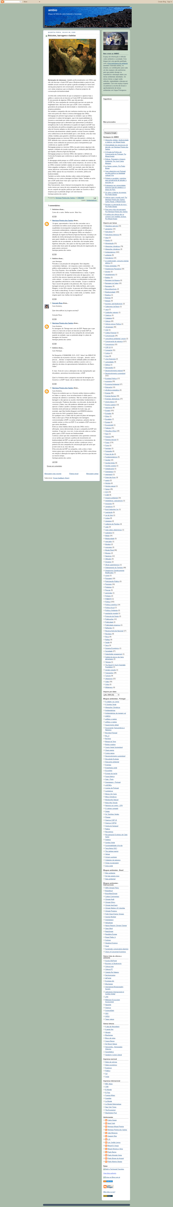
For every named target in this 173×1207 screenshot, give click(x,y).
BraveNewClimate (111, 893)
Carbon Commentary (112, 896)
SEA (106, 1013)
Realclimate (109, 931)
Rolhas (107, 639)
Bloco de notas (110, 1038)
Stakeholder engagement (113, 654)
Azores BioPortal (111, 961)
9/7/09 (54, 299)
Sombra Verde (110, 842)
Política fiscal (110, 608)
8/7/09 (54, 216)
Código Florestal (110, 333)
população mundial (111, 613)
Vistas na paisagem (112, 863)
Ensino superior (110, 405)
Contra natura (109, 753)
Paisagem (108, 578)
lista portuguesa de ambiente (118, 63)
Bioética (108, 295)
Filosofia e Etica (110, 431)
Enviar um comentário (54, 466)
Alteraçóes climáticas (112, 246)
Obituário (108, 559)
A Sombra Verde (110, 704)
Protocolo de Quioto (112, 616)
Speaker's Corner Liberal (113, 1055)
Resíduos (108, 634)
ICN (106, 492)
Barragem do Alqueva (112, 280)
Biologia (108, 298)
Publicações (109, 619)
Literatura (108, 521)
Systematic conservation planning (116, 949)
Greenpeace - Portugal (113, 782)
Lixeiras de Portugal (112, 788)
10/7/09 (54, 462)
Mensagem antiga (92, 474)
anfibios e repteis (111, 719)
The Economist (110, 1110)
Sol (106, 1074)
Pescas (107, 590)
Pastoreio (108, 584)
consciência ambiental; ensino (115, 339)
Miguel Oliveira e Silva (115, 1149)
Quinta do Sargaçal (111, 826)
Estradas (108, 413)
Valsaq (107, 854)
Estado (107, 410)
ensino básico (110, 402)
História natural (110, 486)
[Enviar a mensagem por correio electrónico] (94, 198)
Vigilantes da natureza (112, 860)
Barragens (108, 286)
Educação (108, 387)
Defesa (107, 365)
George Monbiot (110, 917)
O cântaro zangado (111, 808)
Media (107, 536)
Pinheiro (108, 596)
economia (108, 381)
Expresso (108, 1068)
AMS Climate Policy (112, 888)
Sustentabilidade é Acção (114, 845)
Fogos (107, 442)
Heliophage (109, 923)
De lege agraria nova (112, 876)
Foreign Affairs (110, 1095)
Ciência (107, 321)
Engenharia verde (111, 768)
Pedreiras (108, 587)
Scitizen (108, 940)
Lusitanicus (109, 791)
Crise (107, 356)
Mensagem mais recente (52, 474)
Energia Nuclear (110, 396)
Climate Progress (111, 911)
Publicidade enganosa (112, 625)
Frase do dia (109, 454)
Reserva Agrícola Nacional (114, 631)
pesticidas (108, 593)
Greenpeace (109, 472)
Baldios (107, 277)
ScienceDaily (109, 1010)
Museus (108, 553)
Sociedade (108, 651)
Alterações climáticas (112, 249)
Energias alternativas (112, 399)
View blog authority (109, 1173)
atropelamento (110, 274)
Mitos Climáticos (111, 797)
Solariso (108, 840)
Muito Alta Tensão (111, 803)
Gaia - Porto (109, 779)
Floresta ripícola (110, 440)
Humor (107, 489)
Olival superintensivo (112, 565)
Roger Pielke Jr (110, 937)
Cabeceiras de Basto (112, 306)
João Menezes (113, 1133)
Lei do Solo (109, 515)
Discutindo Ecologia (112, 759)
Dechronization (110, 975)
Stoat (107, 946)
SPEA (107, 1016)
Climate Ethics (110, 902)
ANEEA (108, 716)
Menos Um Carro (111, 794)
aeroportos (108, 229)
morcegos (108, 547)
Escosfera (108, 771)
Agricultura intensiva (112, 235)
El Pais (107, 1092)
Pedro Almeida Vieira (115, 1155)
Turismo (108, 676)
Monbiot (108, 544)
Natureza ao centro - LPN (114, 805)
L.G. (109, 1139)
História (107, 483)
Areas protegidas (111, 266)
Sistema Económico (112, 648)
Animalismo (109, 258)
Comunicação (110, 336)
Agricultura (109, 232)
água (107, 238)
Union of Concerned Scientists (115, 952)
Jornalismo (109, 506)
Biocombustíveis (111, 289)
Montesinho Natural (111, 800)
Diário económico (111, 1065)
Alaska (107, 240)
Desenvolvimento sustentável (115, 373)
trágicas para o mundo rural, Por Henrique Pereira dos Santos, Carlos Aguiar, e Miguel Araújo (116, 200)
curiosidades (109, 362)
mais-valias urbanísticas (113, 530)
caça (107, 309)
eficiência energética (112, 390)
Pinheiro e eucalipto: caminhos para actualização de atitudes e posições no (116, 180)
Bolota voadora (110, 744)
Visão (107, 1077)
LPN (106, 997)
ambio (52, 10)
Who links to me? (109, 1192)
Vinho (107, 684)
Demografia (109, 368)
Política (107, 602)
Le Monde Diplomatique (113, 1104)
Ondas (107, 811)
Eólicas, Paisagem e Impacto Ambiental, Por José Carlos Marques (115, 161)
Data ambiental (110, 879)
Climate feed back (111, 905)
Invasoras (108, 504)
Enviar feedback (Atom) (61, 478)
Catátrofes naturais (111, 312)
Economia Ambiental (112, 384)
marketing (108, 533)
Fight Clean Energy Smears (114, 914)
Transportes (109, 673)
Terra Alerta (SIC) (111, 848)
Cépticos (108, 315)
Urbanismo (109, 679)
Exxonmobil (109, 425)
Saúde (107, 642)
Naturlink (108, 1005)
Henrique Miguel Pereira (116, 1126)
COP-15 (108, 347)
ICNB (107, 495)
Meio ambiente (110, 873)
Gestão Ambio (110, 463)
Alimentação (109, 243)
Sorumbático (109, 1052)
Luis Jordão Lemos (114, 1142)
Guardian (108, 1098)
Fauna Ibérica (110, 776)
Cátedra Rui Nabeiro (112, 972)
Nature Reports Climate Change (116, 925)
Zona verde (109, 866)
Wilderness (109, 687)
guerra (107, 480)
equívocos (108, 407)
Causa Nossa (109, 1041)
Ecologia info (109, 981)
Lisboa (107, 518)
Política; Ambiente (111, 610)
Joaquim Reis (112, 1136)
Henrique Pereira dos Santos (62, 220)
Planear (107, 817)
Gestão (107, 460)
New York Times (110, 1107)
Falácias (108, 428)
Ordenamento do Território (114, 568)
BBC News (109, 1084)
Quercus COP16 (110, 823)
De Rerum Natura (111, 1044)
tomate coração (110, 670)
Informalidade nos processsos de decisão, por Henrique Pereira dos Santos (116, 147)
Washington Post (111, 1113)
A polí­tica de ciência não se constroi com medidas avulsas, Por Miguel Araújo (116, 217)
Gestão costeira (110, 466)
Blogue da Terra (110, 741)
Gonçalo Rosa (57, 303)
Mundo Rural (109, 550)
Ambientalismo (91, 200)
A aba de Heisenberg (112, 1026)
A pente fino (109, 1029)
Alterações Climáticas (112, 707)
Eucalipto (108, 419)
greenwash (109, 474)
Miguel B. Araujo (113, 1146)
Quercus (108, 1008)
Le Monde (108, 1101)
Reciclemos (109, 832)
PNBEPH (108, 599)
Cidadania (108, 318)
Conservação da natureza (114, 341)
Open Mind (109, 928)
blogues (108, 301)
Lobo (107, 527)
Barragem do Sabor (111, 283)
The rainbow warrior (111, 851)
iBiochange (109, 984)
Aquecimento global (112, 725)
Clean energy (109, 750)
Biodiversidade (110, 292)
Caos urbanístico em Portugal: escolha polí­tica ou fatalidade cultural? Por (115, 173)
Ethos (107, 416)
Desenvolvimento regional (114, 371)
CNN (106, 1087)
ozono (107, 575)
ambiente (108, 255)
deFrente (108, 978)
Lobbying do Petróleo (112, 524)
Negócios (108, 556)
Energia (107, 393)
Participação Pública (112, 581)
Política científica (111, 605)
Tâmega (108, 662)
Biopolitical (109, 891)
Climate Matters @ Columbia (115, 908)
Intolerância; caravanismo (114, 501)
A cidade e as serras (112, 702)
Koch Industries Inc (112, 509)
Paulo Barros (112, 1152)
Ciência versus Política (113, 324)
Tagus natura (109, 1019)
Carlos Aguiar (112, 1120)
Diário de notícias (111, 1062)
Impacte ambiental (111, 498)
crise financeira (110, 359)
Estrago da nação (111, 773)
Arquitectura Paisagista (113, 269)
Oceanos (108, 562)
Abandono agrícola (111, 226)
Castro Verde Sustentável (114, 747)
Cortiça (107, 353)
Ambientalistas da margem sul (115, 713)
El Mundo (108, 1090)
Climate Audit (109, 899)
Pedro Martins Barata (115, 1162)
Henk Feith (111, 1123)
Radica (107, 829)
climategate (109, 327)
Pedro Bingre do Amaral (116, 1158)
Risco (107, 637)
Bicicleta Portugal (111, 733)
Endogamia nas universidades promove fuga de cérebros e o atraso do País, (115, 187)
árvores (107, 272)
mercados (108, 541)
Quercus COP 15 (111, 820)
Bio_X (107, 736)
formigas (108, 448)
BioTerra (108, 739)
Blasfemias (109, 1035)
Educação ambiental (112, 762)
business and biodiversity (114, 304)
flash (107, 434)
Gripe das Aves (110, 477)
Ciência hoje (109, 966)
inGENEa (108, 785)
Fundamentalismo (111, 457)
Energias (108, 765)
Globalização (109, 469)
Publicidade (109, 622)
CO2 (106, 330)
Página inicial (73, 474)
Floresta (108, 437)
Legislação (109, 512)
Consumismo (109, 344)
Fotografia (108, 451)
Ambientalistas (110, 710)
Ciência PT (109, 969)
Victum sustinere (111, 857)
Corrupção (108, 350)
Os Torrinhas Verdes (112, 814)
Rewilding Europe (111, 934)
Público (107, 1071)
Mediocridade (109, 538)
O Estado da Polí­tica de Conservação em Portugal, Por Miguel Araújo (115, 154)
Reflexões (108, 628)
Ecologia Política (111, 378)
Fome (107, 445)
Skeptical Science (111, 943)
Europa (107, 422)
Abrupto (108, 1032)
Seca (107, 645)
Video (107, 682)
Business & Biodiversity (113, 963)
